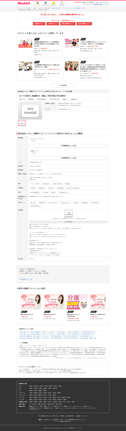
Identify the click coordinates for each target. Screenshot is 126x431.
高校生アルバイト (58, 406)
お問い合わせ (55, 416)
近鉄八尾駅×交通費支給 (25, 338)
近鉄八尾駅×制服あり (56, 338)
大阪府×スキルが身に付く (49, 332)
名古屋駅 (55, 401)
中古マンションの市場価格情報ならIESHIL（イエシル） (73, 419)
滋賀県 (44, 388)
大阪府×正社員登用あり (73, 332)
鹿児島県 (60, 399)
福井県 (54, 395)
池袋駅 (40, 401)
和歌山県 (55, 388)
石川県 (49, 395)
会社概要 (78, 416)
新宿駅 (35, 401)
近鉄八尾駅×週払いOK (86, 336)
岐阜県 (35, 390)
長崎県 (40, 399)
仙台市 (68, 401)
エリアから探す (32, 404)
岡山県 (40, 397)
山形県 (54, 392)
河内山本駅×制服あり (56, 336)
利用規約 (62, 416)
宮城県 (44, 392)
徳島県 (54, 397)
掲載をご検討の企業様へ (102, 2)
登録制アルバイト (68, 406)
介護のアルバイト (59, 408)
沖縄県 (64, 399)
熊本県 (44, 399)
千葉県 (45, 386)
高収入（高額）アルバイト (46, 406)
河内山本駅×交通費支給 (25, 336)
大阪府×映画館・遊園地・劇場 (88, 338)
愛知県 (30, 390)
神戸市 (60, 401)
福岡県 (30, 399)
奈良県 (49, 388)
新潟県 (35, 395)
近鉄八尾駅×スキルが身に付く (41, 338)
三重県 (44, 390)
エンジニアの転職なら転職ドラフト (63, 421)
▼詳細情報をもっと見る (26, 279)
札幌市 (73, 401)
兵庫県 (35, 388)
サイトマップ (85, 416)
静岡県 (40, 390)
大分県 (49, 399)
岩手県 (40, 392)
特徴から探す (59, 404)
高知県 (68, 397)
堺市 (64, 401)
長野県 (40, 395)
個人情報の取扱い (70, 416)
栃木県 (55, 386)
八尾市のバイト (53, 23)
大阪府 (30, 388)
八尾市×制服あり (61, 334)
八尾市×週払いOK (24, 334)
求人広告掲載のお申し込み (44, 416)
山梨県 (30, 395)
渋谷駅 (30, 401)
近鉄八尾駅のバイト (84, 23)
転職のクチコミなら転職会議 (51, 419)
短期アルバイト (87, 406)
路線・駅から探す (42, 404)
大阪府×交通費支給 (35, 332)
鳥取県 (30, 397)
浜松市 (49, 401)
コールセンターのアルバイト (71, 408)
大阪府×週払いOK (24, 332)
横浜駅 (44, 401)
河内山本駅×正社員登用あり (71, 336)
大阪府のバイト (39, 23)
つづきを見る (63, 85)
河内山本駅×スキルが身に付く (41, 336)
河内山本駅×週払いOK (87, 334)
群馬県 (60, 386)
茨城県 (50, 386)
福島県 (59, 392)
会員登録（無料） (98, 4)
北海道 (30, 392)
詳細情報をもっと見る (69, 145)
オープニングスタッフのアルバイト (88, 408)
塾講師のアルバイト (33, 406)
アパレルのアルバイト (34, 409)
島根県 (35, 397)
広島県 (44, 397)
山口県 (49, 397)
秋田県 (49, 392)
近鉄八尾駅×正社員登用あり (71, 338)
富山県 (44, 395)
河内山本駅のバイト (68, 23)
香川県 (59, 397)
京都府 (40, 388)
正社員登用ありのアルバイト (36, 408)
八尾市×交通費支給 (35, 334)
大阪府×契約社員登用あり (88, 332)
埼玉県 (41, 386)
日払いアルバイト (78, 406)
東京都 (30, 386)
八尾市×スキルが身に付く (49, 334)
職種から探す (51, 404)
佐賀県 (35, 399)
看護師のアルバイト (48, 408)
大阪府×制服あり (61, 332)
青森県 (35, 392)
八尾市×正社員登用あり (73, 334)
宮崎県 (54, 399)
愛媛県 (63, 397)
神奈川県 (36, 386)
